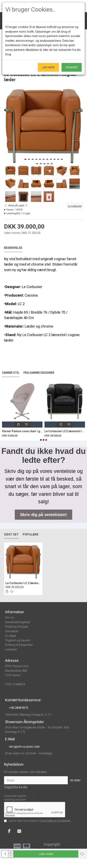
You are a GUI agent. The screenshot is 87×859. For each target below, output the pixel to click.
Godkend (72, 67)
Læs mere (48, 67)
